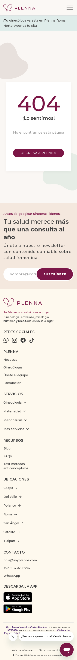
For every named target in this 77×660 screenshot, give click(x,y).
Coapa (8, 488)
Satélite (9, 532)
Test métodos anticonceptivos (15, 466)
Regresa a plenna (38, 153)
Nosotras (10, 360)
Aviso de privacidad (22, 650)
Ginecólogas (12, 367)
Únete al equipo (15, 375)
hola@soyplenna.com (20, 560)
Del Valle (10, 497)
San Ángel (11, 523)
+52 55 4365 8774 (16, 568)
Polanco (9, 505)
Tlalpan (9, 541)
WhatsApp (11, 576)
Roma (7, 514)
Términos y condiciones (52, 650)
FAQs (7, 456)
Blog (6, 448)
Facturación (12, 383)
